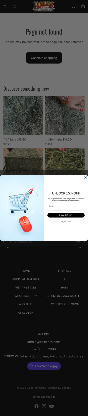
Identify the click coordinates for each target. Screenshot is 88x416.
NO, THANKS (66, 222)
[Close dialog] (85, 177)
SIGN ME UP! (66, 215)
